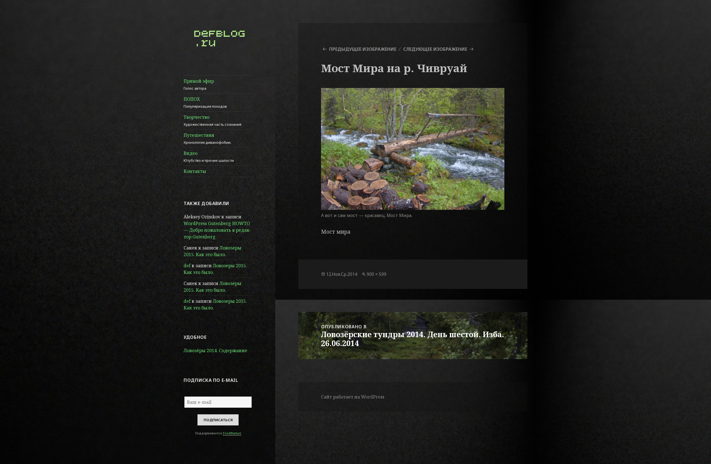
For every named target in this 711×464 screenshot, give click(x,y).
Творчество (212, 120)
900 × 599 (376, 274)
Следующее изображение (435, 49)
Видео (209, 156)
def (187, 266)
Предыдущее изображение (362, 49)
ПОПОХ (205, 102)
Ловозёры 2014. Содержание (215, 350)
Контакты (195, 171)
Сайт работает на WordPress (352, 397)
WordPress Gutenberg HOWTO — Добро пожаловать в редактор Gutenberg (217, 230)
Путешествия (207, 138)
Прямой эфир (199, 84)
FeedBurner (232, 433)
